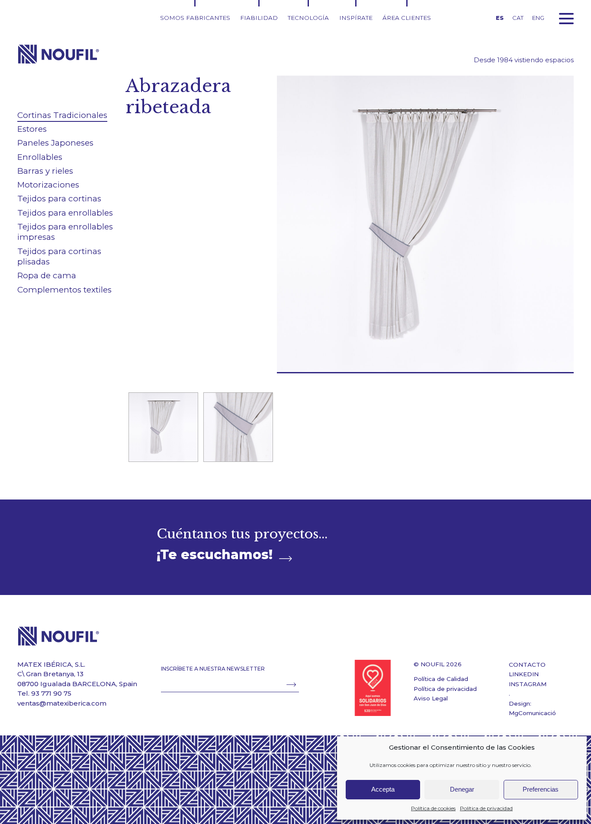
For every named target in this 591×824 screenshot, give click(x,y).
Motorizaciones (48, 185)
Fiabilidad (259, 17)
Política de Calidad (441, 678)
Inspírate (356, 17)
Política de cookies (433, 808)
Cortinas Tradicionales (62, 115)
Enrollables (39, 157)
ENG (538, 17)
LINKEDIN (524, 674)
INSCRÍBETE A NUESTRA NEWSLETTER (213, 668)
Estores (32, 129)
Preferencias (541, 789)
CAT (518, 17)
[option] (162, 427)
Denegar (462, 789)
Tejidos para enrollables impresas (65, 232)
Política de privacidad (486, 808)
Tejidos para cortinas (59, 199)
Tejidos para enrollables (65, 213)
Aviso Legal (431, 698)
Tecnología (308, 17)
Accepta (383, 789)
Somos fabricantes (195, 17)
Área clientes (406, 17)
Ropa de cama (46, 275)
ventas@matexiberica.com (61, 703)
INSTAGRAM (527, 684)
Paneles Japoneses (55, 143)
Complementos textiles (64, 290)
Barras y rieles (45, 171)
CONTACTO (527, 664)
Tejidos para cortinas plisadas (59, 256)
